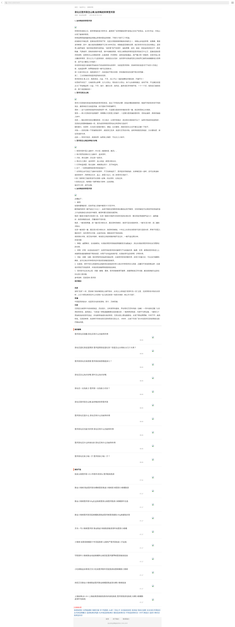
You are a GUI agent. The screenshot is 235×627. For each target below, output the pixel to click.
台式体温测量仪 (80, 613)
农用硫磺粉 (87, 610)
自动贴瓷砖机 (126, 610)
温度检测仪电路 (93, 613)
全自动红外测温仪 (153, 610)
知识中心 (82, 7)
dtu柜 (111, 610)
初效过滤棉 (142, 610)
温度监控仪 (78, 615)
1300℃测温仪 (144, 613)
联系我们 (126, 619)
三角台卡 (116, 610)
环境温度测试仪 (132, 613)
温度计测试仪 (154, 613)
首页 (76, 7)
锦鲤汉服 (95, 610)
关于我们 (116, 619)
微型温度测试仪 (119, 613)
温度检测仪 (78, 610)
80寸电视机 (104, 610)
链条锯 (134, 610)
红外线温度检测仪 (106, 613)
